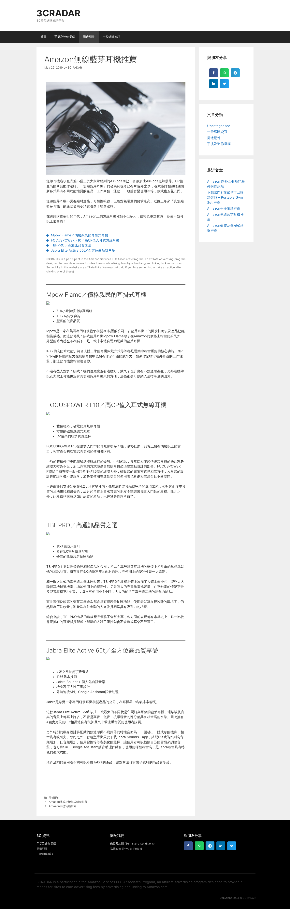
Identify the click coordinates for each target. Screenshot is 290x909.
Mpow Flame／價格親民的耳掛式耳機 (96, 294)
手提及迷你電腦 (64, 37)
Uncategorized (218, 126)
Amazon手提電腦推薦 (62, 806)
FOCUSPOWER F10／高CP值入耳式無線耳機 (106, 404)
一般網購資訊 (111, 37)
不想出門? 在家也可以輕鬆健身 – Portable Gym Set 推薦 (225, 197)
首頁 (43, 37)
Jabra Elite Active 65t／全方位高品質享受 (102, 650)
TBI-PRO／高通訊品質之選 (82, 525)
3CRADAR (58, 13)
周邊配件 (89, 37)
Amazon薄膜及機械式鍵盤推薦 (68, 801)
